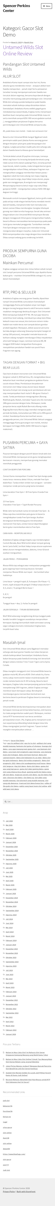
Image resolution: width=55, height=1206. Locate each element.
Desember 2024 (12, 898)
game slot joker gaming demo (31, 769)
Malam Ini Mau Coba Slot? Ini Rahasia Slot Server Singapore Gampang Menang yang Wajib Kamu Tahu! (27, 1053)
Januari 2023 (11, 996)
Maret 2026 (10, 834)
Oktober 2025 (11, 855)
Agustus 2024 (11, 915)
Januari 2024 (11, 945)
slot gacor (7, 1159)
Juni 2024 (9, 923)
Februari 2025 (11, 889)
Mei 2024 (9, 927)
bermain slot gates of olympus (28, 746)
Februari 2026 (11, 838)
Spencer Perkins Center (16, 8)
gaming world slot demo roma (39, 772)
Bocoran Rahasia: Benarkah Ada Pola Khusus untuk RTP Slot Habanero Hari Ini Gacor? (28, 1080)
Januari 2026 (11, 842)
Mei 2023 (9, 979)
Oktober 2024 (11, 906)
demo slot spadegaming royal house (30, 763)
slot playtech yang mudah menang (30, 780)
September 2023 (12, 962)
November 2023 (12, 953)
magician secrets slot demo (26, 775)
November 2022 (12, 1004)
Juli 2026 (9, 821)
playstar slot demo (15, 777)
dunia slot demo (33, 766)
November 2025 (12, 851)
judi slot (6, 1100)
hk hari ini (7, 1117)
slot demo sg (28, 777)
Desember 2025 (12, 846)
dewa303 (6, 1149)
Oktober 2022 (11, 1009)
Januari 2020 (11, 1034)
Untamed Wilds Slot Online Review (23, 50)
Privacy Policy (9, 1191)
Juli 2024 (9, 919)
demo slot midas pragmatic (30, 760)
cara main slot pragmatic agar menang (24, 752)
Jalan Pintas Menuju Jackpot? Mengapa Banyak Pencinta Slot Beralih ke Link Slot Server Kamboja (28, 1067)
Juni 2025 (9, 872)
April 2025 (9, 881)
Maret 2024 (10, 936)
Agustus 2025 (11, 863)
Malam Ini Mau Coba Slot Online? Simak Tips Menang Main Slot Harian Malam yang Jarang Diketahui (29, 1060)
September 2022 (12, 1013)
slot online (7, 1133)
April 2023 (9, 983)
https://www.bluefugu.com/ (14, 1154)
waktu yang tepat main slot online (33, 786)
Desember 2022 (12, 1000)
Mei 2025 (9, 876)
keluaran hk (7, 1106)
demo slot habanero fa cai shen (29, 758)
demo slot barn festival (28, 755)
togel (5, 1122)
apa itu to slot (30, 743)
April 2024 (9, 932)
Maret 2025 (10, 885)
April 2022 (9, 1021)
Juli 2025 (9, 868)
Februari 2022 (11, 1030)
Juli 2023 (9, 970)
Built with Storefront (26, 1191)
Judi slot (6, 1170)
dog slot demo (20, 766)
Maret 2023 (10, 987)
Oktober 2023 (11, 957)
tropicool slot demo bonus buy (31, 783)
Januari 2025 (11, 893)
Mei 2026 (9, 825)
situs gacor (7, 1127)
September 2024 (12, 910)
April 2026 (9, 829)
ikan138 (6, 1138)
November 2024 (12, 902)
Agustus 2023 (11, 966)
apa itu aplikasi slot (15, 743)
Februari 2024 (11, 940)
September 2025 (12, 859)
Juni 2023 (9, 974)
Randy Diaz (28, 42)
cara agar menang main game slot (22, 749)
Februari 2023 (11, 992)
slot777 (6, 1165)
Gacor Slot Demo (17, 740)
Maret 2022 (10, 1026)
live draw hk (7, 1111)
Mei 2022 (9, 1017)
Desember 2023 (12, 949)
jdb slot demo (8, 775)
